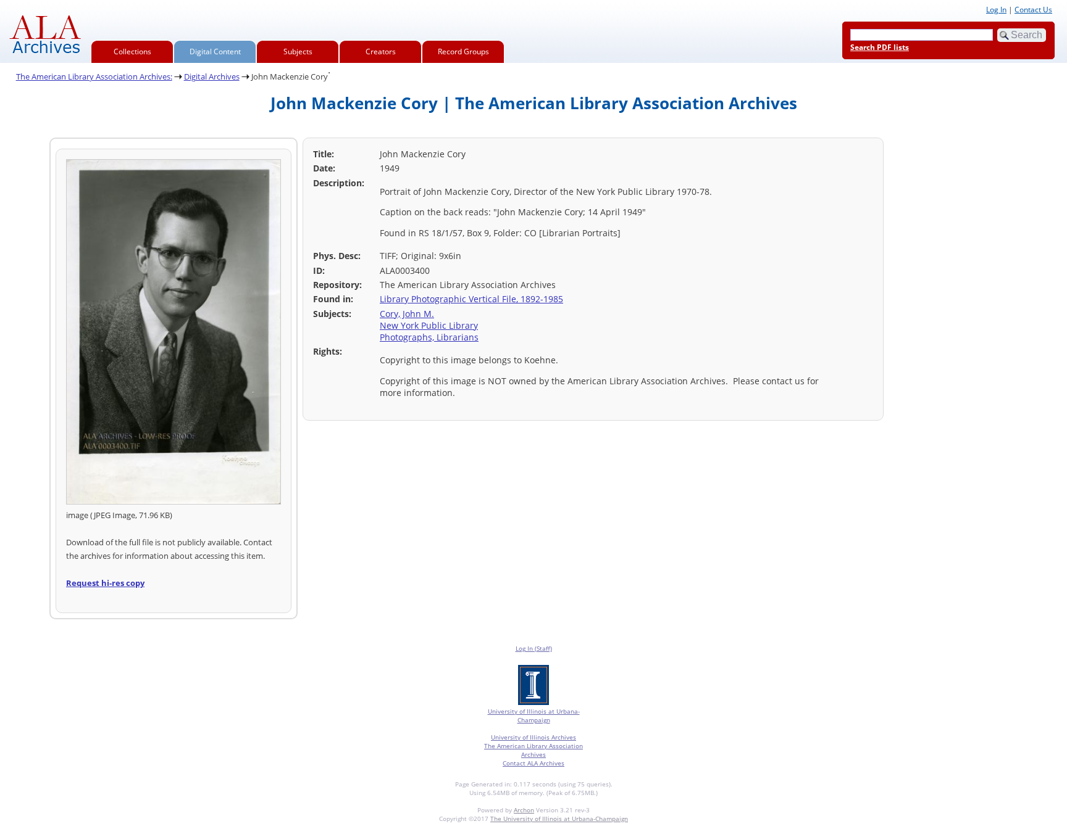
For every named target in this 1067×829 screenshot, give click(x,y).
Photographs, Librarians (429, 337)
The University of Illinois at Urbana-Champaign (559, 818)
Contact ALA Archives (533, 763)
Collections (132, 51)
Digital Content (215, 51)
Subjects (297, 51)
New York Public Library (429, 325)
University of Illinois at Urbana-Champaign (534, 715)
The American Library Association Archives (533, 750)
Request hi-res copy (105, 582)
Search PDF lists (879, 47)
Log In (996, 9)
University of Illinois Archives (533, 737)
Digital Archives (212, 76)
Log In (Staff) (534, 648)
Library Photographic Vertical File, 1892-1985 (471, 299)
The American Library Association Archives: (94, 76)
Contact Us (1033, 9)
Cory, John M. (407, 314)
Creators (381, 51)
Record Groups (463, 51)
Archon (524, 810)
